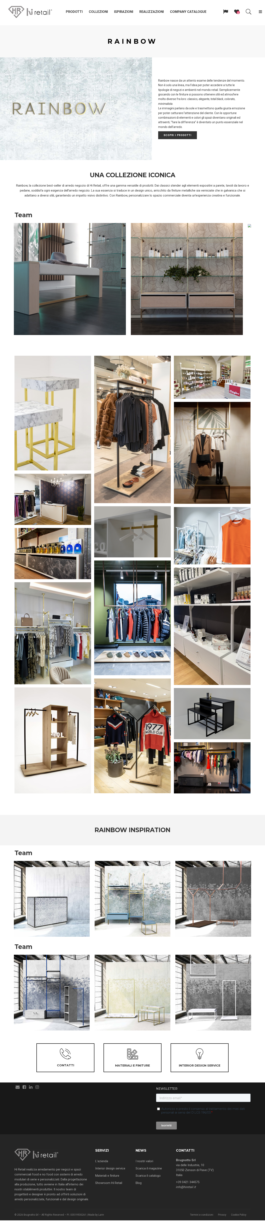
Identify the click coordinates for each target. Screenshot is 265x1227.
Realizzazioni (151, 12)
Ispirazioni (123, 12)
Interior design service (110, 1168)
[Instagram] (37, 1087)
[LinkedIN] (31, 1087)
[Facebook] (24, 1087)
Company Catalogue (188, 12)
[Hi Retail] (30, 12)
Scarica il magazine (149, 1168)
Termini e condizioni (201, 1214)
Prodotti (74, 12)
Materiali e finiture (107, 1176)
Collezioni (98, 12)
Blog (139, 1183)
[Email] (17, 1087)
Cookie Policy (238, 1214)
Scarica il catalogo (148, 1176)
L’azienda (101, 1161)
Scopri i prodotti (178, 135)
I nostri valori (144, 1161)
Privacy (222, 1214)
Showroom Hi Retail (108, 1183)
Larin (101, 1214)
